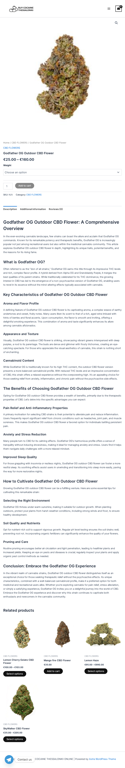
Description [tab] (10, 209)
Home (6, 142)
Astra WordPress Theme (102, 759)
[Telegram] (9, 759)
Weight (7, 165)
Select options (15, 673)
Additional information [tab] (33, 209)
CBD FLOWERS (20, 142)
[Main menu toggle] (109, 8)
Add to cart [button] (53, 671)
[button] (116, 23)
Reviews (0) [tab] (56, 209)
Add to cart (24, 185)
